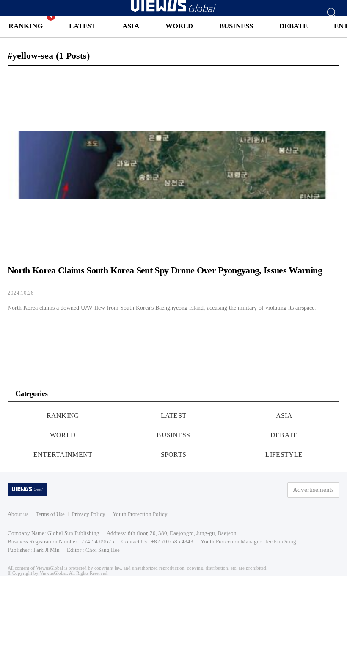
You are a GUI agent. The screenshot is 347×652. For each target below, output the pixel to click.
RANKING (25, 26)
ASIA (130, 26)
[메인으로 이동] (173, 10)
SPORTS (174, 454)
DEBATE (293, 26)
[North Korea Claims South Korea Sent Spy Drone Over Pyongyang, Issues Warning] (173, 192)
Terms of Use (50, 514)
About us (18, 514)
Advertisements (313, 489)
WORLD (179, 26)
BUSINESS (236, 26)
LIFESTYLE (284, 454)
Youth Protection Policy (140, 514)
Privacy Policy (88, 514)
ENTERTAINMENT (63, 454)
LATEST (82, 26)
